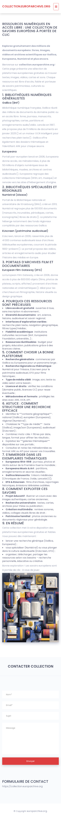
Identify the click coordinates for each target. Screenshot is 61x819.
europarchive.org (37, 811)
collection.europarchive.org (26, 6)
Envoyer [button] (31, 761)
